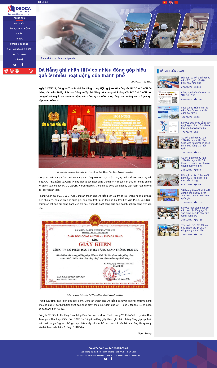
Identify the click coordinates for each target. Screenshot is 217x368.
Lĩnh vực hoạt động (19, 28)
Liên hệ (19, 60)
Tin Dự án (8, 39)
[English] (171, 2)
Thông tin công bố (12, 44)
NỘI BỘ (44, 2)
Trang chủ (19, 18)
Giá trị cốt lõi (10, 49)
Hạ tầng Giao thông (12, 34)
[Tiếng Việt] (165, 2)
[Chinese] (176, 2)
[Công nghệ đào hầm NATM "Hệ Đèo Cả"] (184, 102)
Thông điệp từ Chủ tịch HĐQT (17, 23)
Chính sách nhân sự (13, 54)
